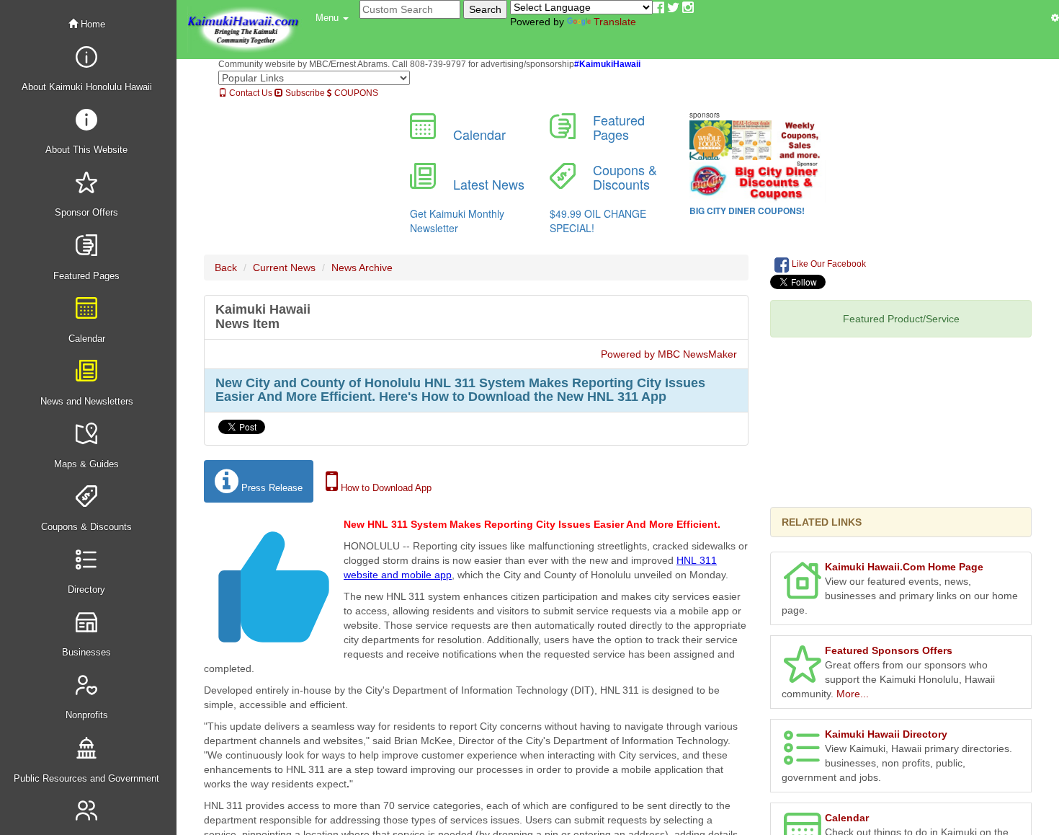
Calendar (847, 817)
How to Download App (385, 487)
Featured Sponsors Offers (888, 650)
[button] (332, 18)
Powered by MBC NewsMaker (669, 354)
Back (226, 267)
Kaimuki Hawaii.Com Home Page (904, 567)
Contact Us (249, 93)
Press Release (270, 487)
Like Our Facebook (828, 264)
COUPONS (355, 93)
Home (91, 24)
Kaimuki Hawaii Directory (886, 734)
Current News (284, 267)
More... (852, 693)
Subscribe (304, 93)
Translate (615, 21)
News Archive (362, 267)
